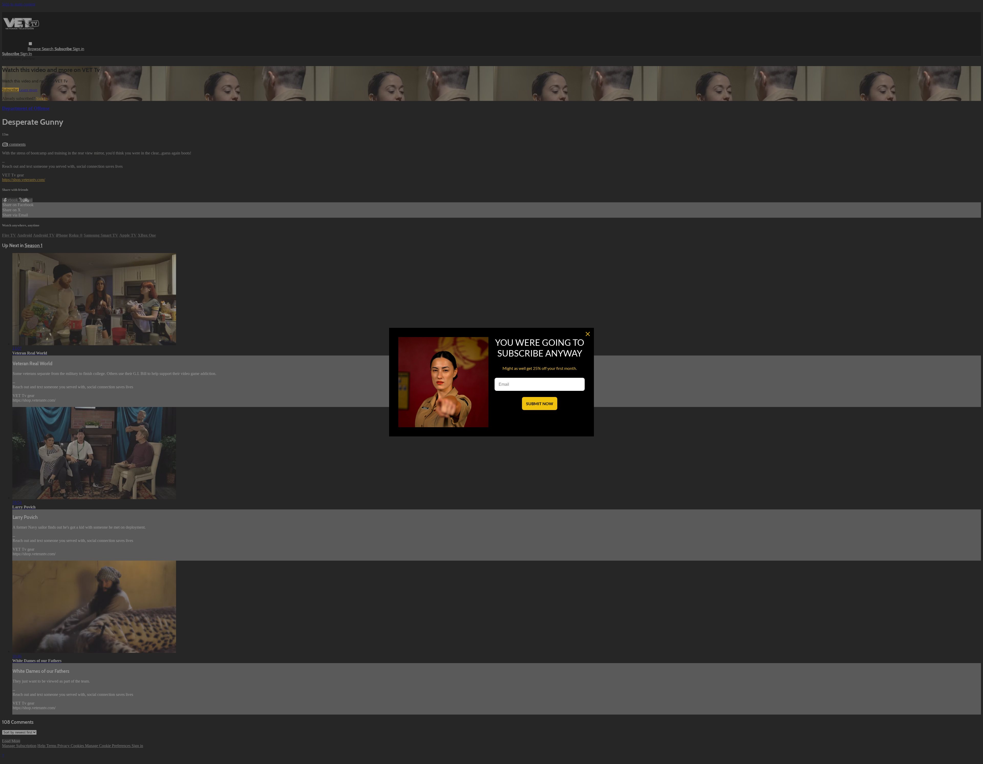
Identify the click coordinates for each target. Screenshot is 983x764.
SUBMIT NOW (539, 403)
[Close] (588, 334)
